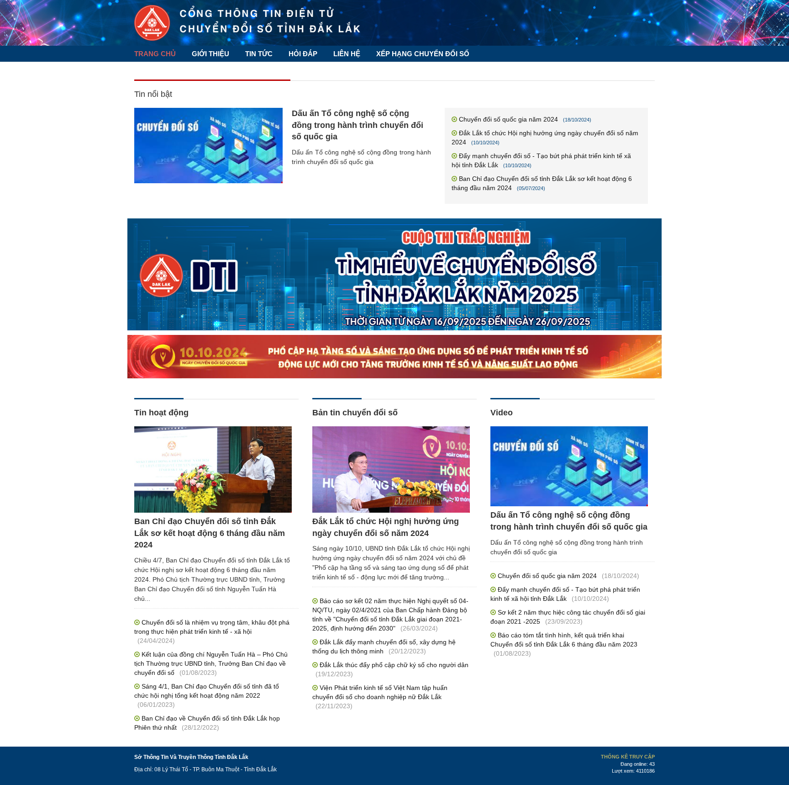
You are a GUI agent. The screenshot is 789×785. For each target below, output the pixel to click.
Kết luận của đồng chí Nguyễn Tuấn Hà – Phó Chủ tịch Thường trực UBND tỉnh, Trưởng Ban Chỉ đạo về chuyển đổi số (211, 663)
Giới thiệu (210, 54)
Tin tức (259, 54)
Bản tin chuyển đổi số (355, 412)
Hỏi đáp (303, 54)
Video (501, 412)
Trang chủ (155, 54)
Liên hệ (346, 54)
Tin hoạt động (161, 412)
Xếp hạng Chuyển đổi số (422, 54)
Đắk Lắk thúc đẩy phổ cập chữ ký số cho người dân (394, 664)
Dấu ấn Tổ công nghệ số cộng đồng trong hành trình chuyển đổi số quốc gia (357, 125)
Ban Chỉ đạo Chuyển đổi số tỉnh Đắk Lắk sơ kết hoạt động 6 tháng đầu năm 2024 (209, 533)
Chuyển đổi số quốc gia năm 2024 (508, 119)
